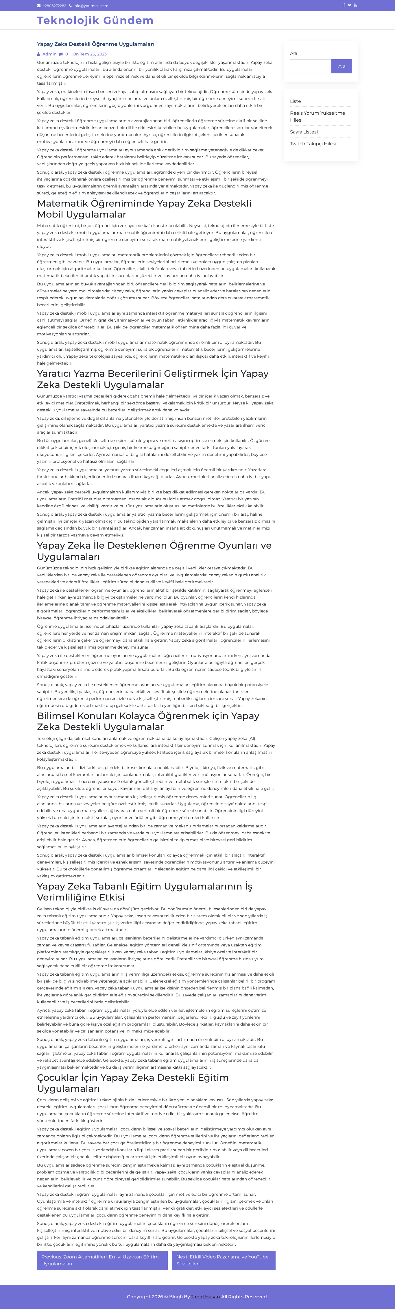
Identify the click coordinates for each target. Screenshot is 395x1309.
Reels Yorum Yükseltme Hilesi (317, 116)
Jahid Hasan (205, 1296)
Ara (293, 53)
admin (49, 54)
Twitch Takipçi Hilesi (313, 143)
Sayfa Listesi (304, 132)
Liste (295, 101)
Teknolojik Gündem (95, 20)
